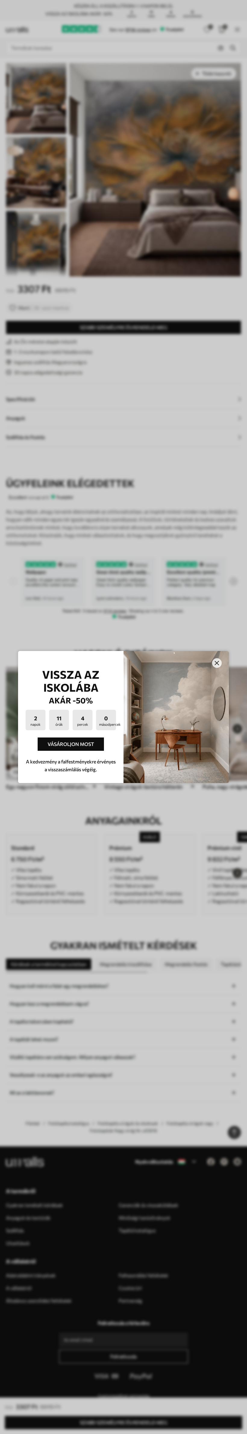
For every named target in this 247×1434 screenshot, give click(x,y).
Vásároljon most (71, 744)
